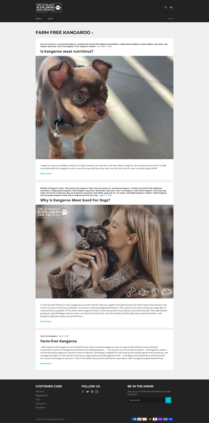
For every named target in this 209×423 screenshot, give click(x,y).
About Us (40, 391)
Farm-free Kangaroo (58, 340)
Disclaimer (40, 407)
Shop (50, 19)
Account (170, 19)
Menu (39, 19)
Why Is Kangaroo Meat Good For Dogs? (75, 200)
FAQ (38, 399)
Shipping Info (42, 395)
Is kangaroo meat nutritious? (66, 51)
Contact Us (41, 403)
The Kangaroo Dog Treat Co (53, 419)
